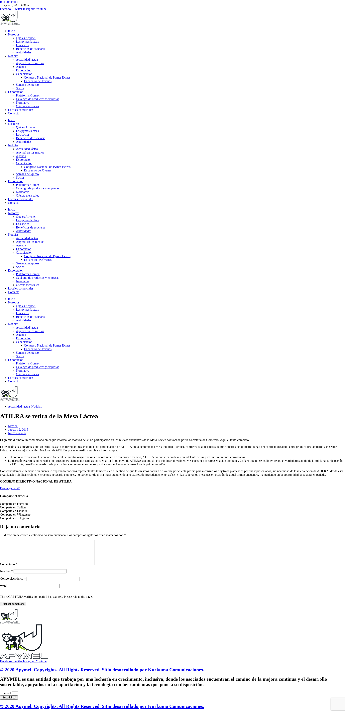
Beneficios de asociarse (30, 48)
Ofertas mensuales (27, 106)
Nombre (6, 571)
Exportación (23, 70)
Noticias (13, 56)
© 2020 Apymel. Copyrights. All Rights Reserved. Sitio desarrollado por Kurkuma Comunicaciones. (102, 669)
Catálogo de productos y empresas (37, 99)
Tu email (6, 693)
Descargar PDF (10, 488)
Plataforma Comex (28, 95)
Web (3, 586)
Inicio (11, 30)
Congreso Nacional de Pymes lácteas (47, 77)
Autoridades (23, 52)
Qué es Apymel (26, 38)
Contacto (13, 113)
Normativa (22, 102)
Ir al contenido (9, 1)
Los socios (22, 45)
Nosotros (13, 34)
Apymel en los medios (30, 63)
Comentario (8, 564)
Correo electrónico (13, 578)
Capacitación (24, 74)
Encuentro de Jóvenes (38, 81)
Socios (20, 88)
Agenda (21, 66)
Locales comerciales (20, 109)
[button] (172, 504)
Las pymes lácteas (27, 41)
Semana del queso (27, 84)
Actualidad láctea (27, 59)
